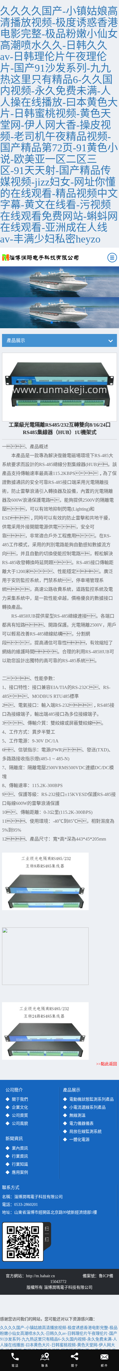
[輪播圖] (59, 281)
